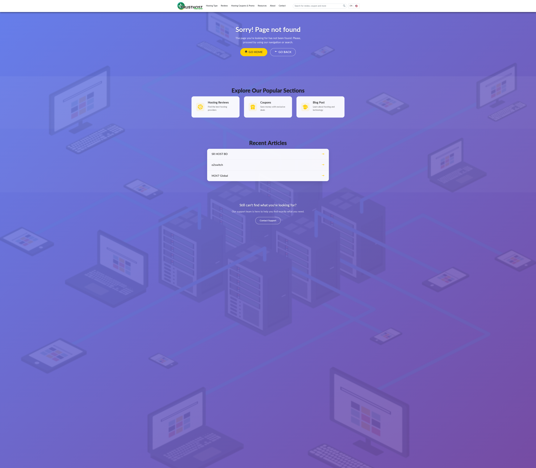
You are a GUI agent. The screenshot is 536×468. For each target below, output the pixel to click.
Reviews (224, 6)
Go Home (256, 52)
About (272, 6)
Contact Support (268, 220)
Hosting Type (211, 6)
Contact (282, 6)
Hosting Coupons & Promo (242, 6)
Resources (262, 6)
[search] (344, 5)
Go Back (284, 52)
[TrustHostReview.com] (190, 6)
